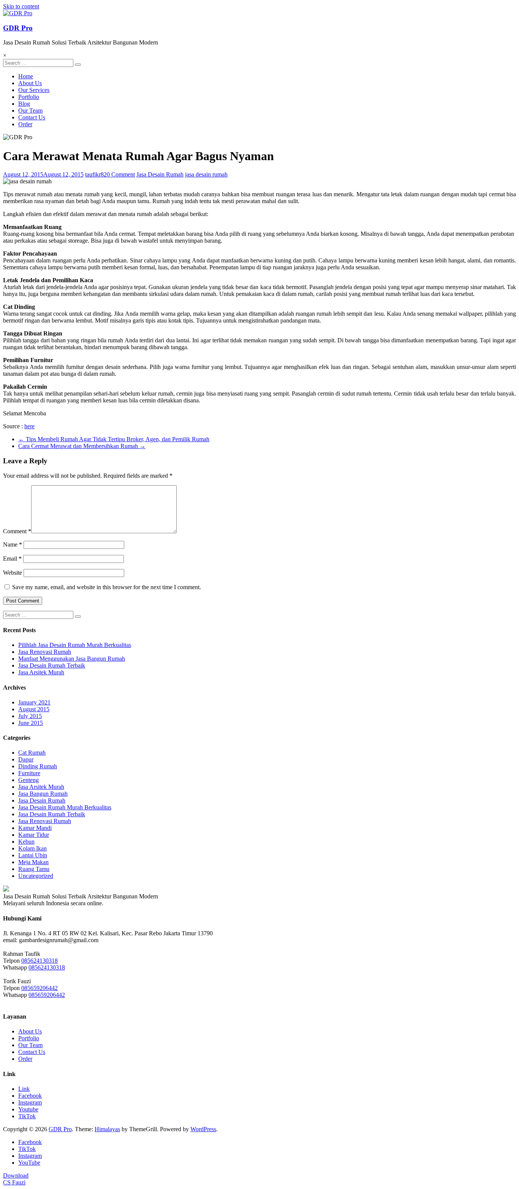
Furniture (29, 773)
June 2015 (30, 723)
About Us (30, 83)
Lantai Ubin (32, 855)
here (29, 426)
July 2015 (30, 716)
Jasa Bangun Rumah (43, 793)
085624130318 (39, 960)
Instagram (30, 1102)
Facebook (30, 1095)
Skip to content (21, 6)
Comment (17, 531)
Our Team (30, 110)
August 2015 (33, 709)
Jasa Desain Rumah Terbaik (51, 665)
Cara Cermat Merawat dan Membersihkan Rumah (82, 446)
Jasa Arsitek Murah (41, 672)
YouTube (29, 1162)
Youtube (28, 1109)
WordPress (203, 1129)
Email (12, 558)
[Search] (78, 65)
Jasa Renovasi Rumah (44, 652)
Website (12, 572)
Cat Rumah (32, 752)
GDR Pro (18, 28)
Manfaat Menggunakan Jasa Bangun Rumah (71, 658)
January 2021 (34, 702)
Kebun (26, 841)
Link (24, 1089)
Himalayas (107, 1129)
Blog (24, 103)
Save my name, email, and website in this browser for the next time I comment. (106, 587)
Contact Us (31, 117)
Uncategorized (35, 876)
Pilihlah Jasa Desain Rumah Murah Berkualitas (74, 645)
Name (12, 544)
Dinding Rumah (37, 766)
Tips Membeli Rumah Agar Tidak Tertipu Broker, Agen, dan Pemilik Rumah (113, 439)
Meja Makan (33, 862)
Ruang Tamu (33, 869)
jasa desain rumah (206, 174)
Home (25, 76)
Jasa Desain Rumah (160, 174)
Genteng (28, 780)
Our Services (33, 90)
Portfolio (28, 97)
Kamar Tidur (33, 834)
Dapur (25, 759)
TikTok (27, 1116)
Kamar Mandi (35, 828)
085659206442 (39, 988)
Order (25, 124)
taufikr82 (96, 174)
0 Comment (121, 174)
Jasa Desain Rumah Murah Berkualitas (64, 807)
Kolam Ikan (32, 848)
